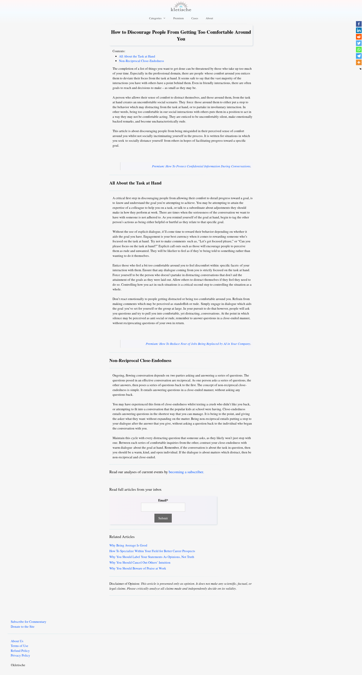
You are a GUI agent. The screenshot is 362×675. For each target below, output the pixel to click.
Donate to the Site (23, 626)
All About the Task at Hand (137, 56)
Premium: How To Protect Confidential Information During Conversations (201, 166)
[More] (359, 62)
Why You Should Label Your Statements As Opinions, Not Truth (151, 557)
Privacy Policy (20, 655)
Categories (155, 18)
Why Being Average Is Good (128, 545)
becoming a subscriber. (186, 471)
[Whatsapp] (359, 49)
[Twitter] (359, 43)
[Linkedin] (359, 30)
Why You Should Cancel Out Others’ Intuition (139, 562)
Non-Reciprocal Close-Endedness (141, 61)
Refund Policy (20, 650)
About (209, 18)
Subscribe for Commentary (28, 621)
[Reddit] (359, 37)
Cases (194, 18)
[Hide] (360, 68)
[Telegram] (359, 56)
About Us (17, 641)
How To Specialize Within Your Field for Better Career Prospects (152, 551)
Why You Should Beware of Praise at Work (137, 568)
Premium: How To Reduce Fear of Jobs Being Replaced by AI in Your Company (198, 343)
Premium (178, 18)
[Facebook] (359, 24)
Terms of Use (19, 646)
